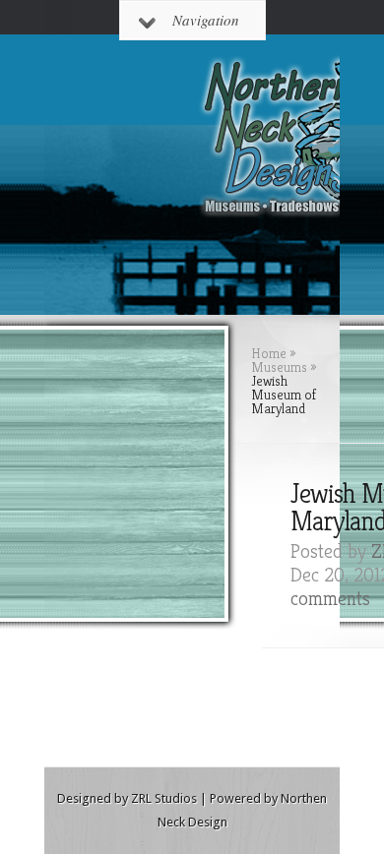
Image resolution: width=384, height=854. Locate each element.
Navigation (205, 20)
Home (269, 353)
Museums (279, 367)
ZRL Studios (164, 798)
